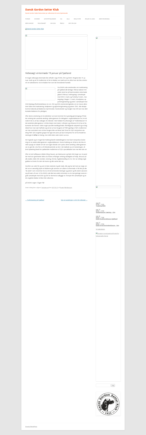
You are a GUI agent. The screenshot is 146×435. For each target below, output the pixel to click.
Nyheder (37, 19)
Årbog (62, 23)
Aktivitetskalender (50, 19)
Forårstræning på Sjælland (34, 200)
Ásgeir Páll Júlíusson (66, 187)
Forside (27, 19)
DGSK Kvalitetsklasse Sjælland (106, 219)
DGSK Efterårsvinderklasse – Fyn (107, 225)
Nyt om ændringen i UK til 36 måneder (74, 200)
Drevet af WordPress (31, 426)
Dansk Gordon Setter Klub (42, 9)
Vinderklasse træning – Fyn (105, 212)
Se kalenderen (100, 229)
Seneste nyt (45, 187)
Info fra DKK (72, 23)
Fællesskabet (42, 23)
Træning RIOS (100, 206)
